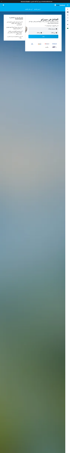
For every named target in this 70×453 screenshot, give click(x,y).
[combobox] (51, 25)
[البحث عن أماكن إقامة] (67, 12)
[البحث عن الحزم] (67, 17)
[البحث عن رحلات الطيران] (67, 9)
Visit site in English (25, 1)
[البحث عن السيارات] (67, 15)
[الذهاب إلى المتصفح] (67, 20)
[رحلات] (67, 24)
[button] (1, 1)
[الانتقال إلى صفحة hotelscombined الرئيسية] (59, 5)
